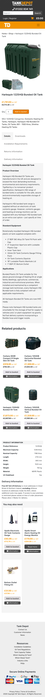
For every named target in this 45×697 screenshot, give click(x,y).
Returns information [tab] (13, 151)
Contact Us (22, 629)
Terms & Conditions (28, 692)
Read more (32, 547)
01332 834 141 (24, 9)
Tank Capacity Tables (22, 652)
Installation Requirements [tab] (15, 144)
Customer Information (22, 632)
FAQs (22, 663)
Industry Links (22, 661)
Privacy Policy (14, 692)
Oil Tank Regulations (22, 649)
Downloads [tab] (20, 136)
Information (12, 376)
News (22, 635)
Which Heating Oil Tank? (22, 655)
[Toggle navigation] (38, 25)
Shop (11, 33)
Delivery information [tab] (13, 159)
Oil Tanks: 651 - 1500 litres (19, 124)
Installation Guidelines (22, 647)
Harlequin (12, 122)
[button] (39, 46)
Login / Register (10, 18)
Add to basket (21, 112)
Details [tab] (7, 136)
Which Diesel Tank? (22, 658)
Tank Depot (21, 694)
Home (4, 33)
